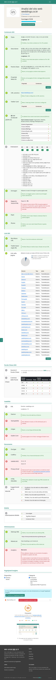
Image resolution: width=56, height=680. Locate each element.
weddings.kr (24, 349)
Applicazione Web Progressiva (38, 584)
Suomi (23, 302)
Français (23, 288)
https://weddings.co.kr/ (27, 92)
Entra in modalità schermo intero (28, 600)
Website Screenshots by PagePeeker (12, 661)
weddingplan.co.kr (26, 324)
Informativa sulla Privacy (10, 667)
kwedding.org (25, 332)
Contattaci (31, 658)
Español (23, 285)
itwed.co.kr (24, 330)
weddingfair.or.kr (25, 355)
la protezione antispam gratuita (41, 471)
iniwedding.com (25, 318)
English (23, 282)
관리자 (50, 677)
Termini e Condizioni (9, 670)
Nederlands (24, 296)
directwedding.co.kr (26, 344)
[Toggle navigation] (50, 2)
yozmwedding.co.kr (26, 341)
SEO (31, 583)
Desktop (8, 577)
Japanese (23, 293)
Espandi (48, 87)
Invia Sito (31, 656)
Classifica (31, 654)
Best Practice (33, 581)
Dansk (23, 276)
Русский (23, 307)
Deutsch (23, 279)
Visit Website (26, 14)
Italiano (23, 290)
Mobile (7, 579)
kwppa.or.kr (24, 335)
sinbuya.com (24, 316)
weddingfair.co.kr (25, 327)
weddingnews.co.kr (26, 352)
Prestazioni (33, 577)
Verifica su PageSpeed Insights (16, 595)
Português (24, 299)
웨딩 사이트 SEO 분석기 (27, 274)
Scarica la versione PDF (28, 24)
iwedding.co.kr (25, 346)
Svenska (23, 304)
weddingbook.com (26, 338)
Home (30, 651)
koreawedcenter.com (26, 321)
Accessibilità (33, 579)
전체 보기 (23, 313)
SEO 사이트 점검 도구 (10, 2)
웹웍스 (23, 310)
